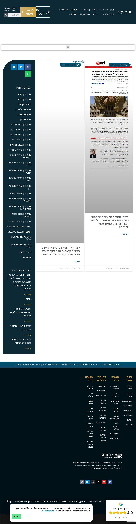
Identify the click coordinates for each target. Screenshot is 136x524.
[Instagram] (93, 482)
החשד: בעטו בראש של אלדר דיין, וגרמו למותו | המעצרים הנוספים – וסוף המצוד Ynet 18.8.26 (19, 282)
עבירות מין (25, 119)
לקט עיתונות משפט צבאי (21, 245)
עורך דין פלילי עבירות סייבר (20, 164)
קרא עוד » (125, 234)
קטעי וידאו (128, 406)
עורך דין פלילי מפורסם (19, 221)
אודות (28, 299)
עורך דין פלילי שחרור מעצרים (20, 156)
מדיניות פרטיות (48, 511)
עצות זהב (26, 257)
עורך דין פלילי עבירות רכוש (20, 171)
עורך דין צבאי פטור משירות (21, 215)
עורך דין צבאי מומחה (20, 134)
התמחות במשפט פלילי (19, 226)
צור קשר (129, 424)
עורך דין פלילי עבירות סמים (20, 179)
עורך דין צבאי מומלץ (20, 144)
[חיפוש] (6, 15)
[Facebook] (110, 482)
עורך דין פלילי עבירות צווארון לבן (20, 207)
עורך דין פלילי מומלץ (20, 193)
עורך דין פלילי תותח (20, 139)
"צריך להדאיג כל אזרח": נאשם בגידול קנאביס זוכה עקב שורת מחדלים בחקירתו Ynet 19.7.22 (60, 251)
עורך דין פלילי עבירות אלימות (20, 199)
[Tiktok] (82, 482)
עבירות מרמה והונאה (103, 438)
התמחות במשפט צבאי (19, 231)
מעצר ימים (114, 438)
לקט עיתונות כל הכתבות (71, 37)
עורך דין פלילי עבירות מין (20, 187)
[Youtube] (104, 482)
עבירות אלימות (23, 109)
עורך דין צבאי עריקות (20, 129)
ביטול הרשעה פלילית (116, 426)
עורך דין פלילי (88, 37)
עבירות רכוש (101, 423)
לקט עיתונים (127, 401)
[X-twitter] (98, 482)
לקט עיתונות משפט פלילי (21, 238)
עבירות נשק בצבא (90, 434)
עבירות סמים (24, 114)
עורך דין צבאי (24, 99)
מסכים (16, 516)
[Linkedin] (87, 482)
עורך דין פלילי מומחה (20, 149)
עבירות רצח (101, 391)
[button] (106, 9)
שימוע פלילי (114, 434)
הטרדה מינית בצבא (90, 444)
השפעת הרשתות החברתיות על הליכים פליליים (20, 312)
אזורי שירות (25, 252)
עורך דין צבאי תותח (21, 124)
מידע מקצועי (24, 104)
